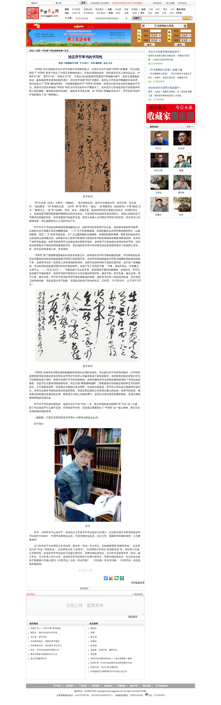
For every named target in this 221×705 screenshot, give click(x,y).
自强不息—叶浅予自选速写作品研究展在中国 (111, 663)
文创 (171, 13)
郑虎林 (93, 654)
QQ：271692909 (157, 695)
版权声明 (134, 686)
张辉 (92, 632)
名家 (38, 50)
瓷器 (157, 13)
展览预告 (99, 9)
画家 (126, 9)
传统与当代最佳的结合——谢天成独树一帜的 (111, 658)
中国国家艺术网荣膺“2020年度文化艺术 (108, 671)
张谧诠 (93, 641)
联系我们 (70, 686)
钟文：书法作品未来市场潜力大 (44, 650)
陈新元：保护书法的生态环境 (43, 632)
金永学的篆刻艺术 (38, 658)
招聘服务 (96, 686)
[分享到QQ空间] (122, 578)
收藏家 (135, 9)
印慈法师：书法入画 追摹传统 (104, 667)
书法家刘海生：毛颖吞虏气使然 (44, 641)
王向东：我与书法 (38, 637)
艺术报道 (76, 9)
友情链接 (121, 686)
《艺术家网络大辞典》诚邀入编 (165, 69)
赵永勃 (93, 645)
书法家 (118, 9)
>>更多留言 (137, 594)
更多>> (190, 126)
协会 (118, 13)
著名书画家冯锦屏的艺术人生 (43, 654)
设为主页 (182, 3)
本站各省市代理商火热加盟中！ (165, 87)
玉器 (150, 13)
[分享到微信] (116, 578)
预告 (165, 9)
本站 (32, 50)
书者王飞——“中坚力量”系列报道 (45, 628)
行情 (151, 9)
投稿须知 (108, 686)
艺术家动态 (88, 13)
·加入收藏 (169, 3)
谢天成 (93, 637)
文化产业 (76, 13)
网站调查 (147, 686)
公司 (172, 9)
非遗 (164, 13)
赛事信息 (88, 9)
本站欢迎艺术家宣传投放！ (103, 18)
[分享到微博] (111, 578)
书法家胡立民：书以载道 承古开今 (46, 645)
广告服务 (83, 686)
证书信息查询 (161, 686)
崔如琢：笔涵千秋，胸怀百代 (103, 650)
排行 (158, 9)
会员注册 (95, 3)
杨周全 (93, 628)
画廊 (126, 13)
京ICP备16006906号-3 (101, 695)
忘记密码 (105, 3)
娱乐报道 (101, 13)
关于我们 (57, 686)
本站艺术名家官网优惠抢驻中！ (165, 51)
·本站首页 (156, 3)
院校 (135, 13)
